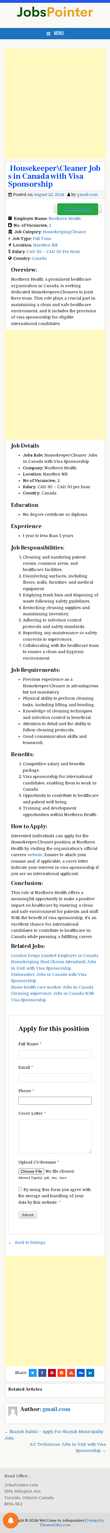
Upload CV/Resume (38, 1162)
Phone (26, 1091)
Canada (39, 258)
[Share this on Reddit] (61, 1373)
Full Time (42, 238)
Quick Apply (77, 209)
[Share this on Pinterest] (52, 1373)
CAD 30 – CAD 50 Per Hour (53, 251)
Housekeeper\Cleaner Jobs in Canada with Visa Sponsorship (54, 176)
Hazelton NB (45, 245)
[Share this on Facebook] (42, 1373)
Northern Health (65, 218)
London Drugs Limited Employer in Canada (54, 955)
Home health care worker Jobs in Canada (52, 987)
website (34, 854)
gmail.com (87, 194)
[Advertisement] (55, 104)
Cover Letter (32, 1113)
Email (25, 1067)
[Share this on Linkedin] (90, 1373)
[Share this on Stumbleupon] (71, 1373)
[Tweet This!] (33, 1373)
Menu (59, 33)
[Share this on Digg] (81, 1373)
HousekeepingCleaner (64, 232)
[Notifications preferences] (11, 1520)
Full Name (29, 1044)
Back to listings (30, 1242)
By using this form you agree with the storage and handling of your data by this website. (54, 1196)
